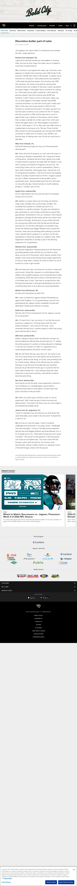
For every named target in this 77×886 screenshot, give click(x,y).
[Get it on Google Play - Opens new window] (44, 598)
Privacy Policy (38, 615)
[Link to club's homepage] (4, 24)
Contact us (38, 621)
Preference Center (38, 637)
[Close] (74, 869)
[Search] (71, 25)
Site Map (38, 624)
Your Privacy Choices (38, 630)
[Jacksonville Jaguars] (38, 606)
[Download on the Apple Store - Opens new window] (32, 597)
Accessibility (38, 618)
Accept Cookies (51, 882)
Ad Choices (38, 627)
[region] (38, 876)
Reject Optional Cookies (66, 882)
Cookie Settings (38, 633)
